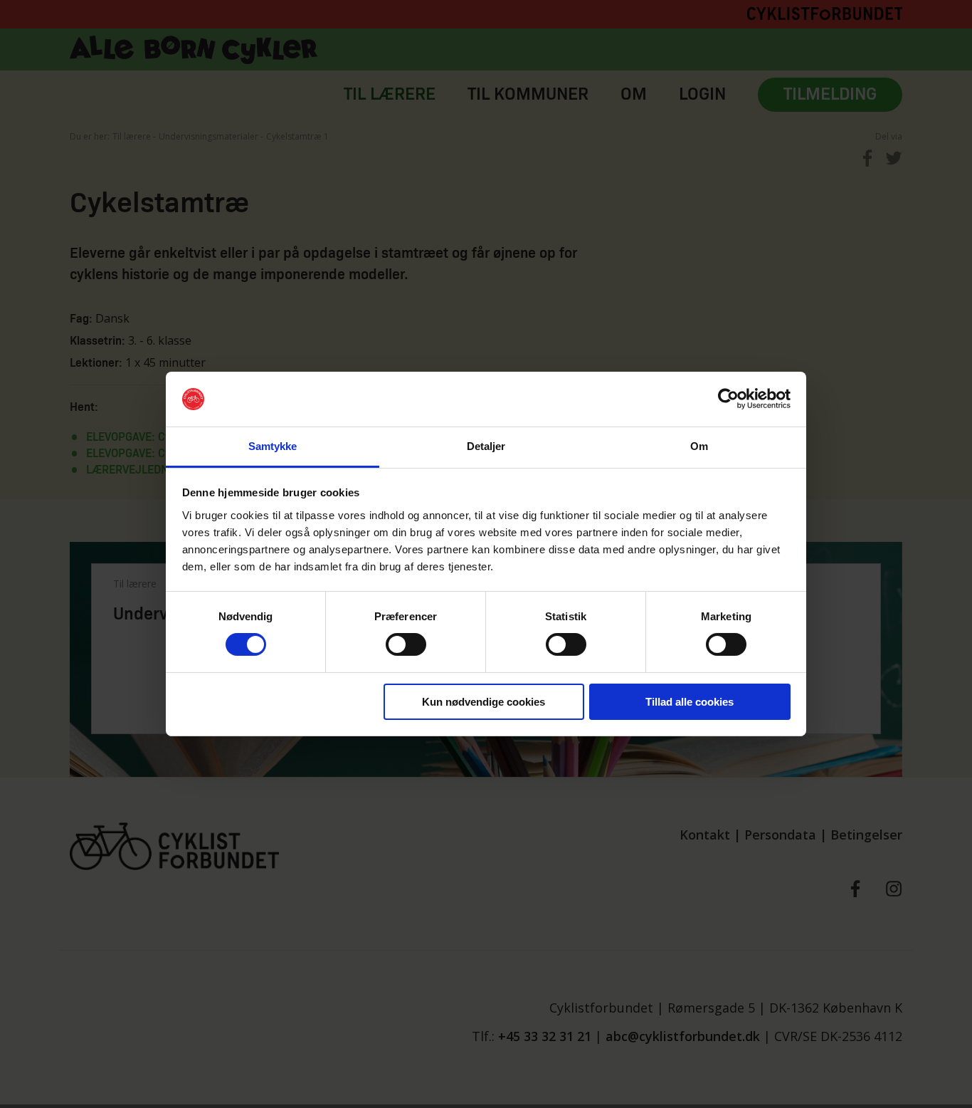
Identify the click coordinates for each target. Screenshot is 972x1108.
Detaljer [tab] (486, 446)
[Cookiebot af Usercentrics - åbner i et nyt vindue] (728, 398)
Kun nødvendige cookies (483, 702)
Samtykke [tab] (272, 446)
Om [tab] (699, 446)
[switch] (406, 644)
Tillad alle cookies (689, 702)
